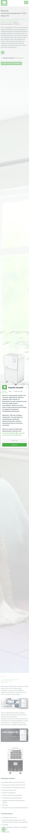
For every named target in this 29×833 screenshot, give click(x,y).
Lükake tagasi (14, 440)
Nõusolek (4, 391)
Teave (10, 391)
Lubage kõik (14, 444)
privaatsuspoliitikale (9, 433)
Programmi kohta (18, 391)
